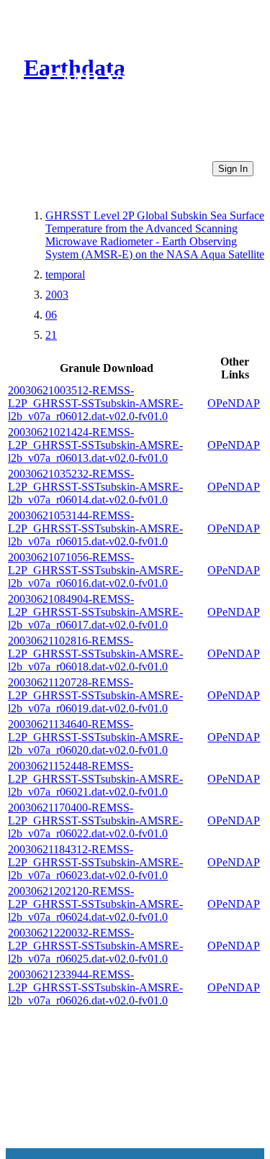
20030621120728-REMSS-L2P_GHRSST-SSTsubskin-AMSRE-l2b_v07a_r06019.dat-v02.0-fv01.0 (95, 695)
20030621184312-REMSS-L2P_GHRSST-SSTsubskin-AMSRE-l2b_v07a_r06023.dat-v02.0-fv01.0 (95, 862)
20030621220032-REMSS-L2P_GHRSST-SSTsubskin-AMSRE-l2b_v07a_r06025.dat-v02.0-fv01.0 (95, 946)
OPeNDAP (233, 403)
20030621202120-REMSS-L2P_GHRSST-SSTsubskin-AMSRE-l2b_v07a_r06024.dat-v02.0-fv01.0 (95, 904)
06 (51, 315)
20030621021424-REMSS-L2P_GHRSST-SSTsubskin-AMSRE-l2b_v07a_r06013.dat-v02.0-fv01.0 (95, 445)
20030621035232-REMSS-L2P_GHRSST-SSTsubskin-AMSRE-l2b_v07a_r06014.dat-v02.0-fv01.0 (95, 487)
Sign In (233, 168)
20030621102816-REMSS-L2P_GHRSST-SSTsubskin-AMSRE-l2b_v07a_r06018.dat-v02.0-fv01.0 (95, 654)
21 (51, 335)
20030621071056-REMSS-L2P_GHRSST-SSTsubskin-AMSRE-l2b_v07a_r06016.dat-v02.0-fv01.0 (95, 570)
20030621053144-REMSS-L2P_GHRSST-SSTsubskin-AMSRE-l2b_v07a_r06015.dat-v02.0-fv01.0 (95, 528)
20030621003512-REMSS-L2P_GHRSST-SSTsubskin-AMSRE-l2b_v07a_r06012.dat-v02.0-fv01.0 (95, 403)
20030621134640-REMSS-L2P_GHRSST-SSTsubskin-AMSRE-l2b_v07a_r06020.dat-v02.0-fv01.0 (95, 737)
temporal (65, 274)
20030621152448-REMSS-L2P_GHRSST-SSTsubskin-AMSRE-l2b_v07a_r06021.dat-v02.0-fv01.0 (95, 779)
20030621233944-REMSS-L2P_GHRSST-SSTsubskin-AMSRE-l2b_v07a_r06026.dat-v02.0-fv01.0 (95, 987)
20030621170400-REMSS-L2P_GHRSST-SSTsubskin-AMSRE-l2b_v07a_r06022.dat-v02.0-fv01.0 (95, 820)
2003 (56, 294)
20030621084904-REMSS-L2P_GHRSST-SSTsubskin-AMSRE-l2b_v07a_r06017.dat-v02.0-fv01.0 (95, 612)
